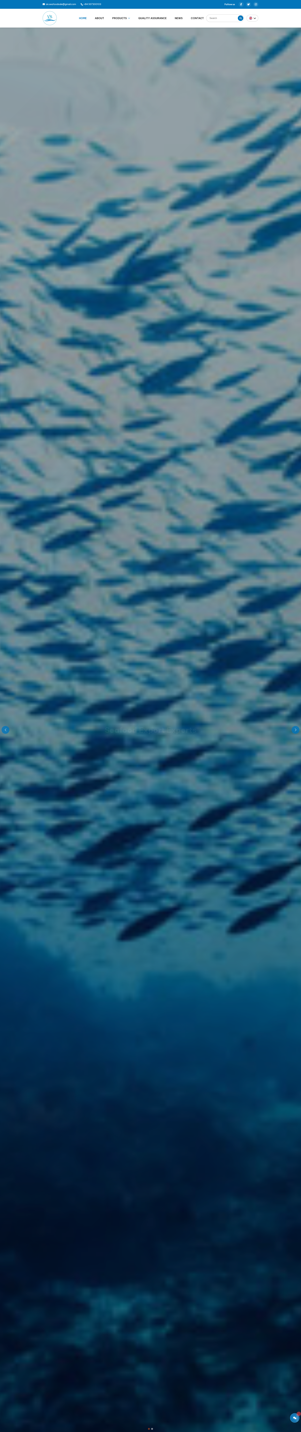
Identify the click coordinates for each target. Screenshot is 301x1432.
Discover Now (150, 751)
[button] (149, 1429)
